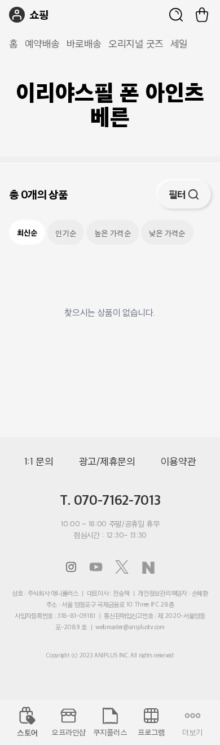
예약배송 (42, 43)
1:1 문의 (39, 461)
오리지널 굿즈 (136, 43)
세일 (179, 43)
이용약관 (178, 461)
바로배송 (84, 43)
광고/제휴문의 (107, 461)
